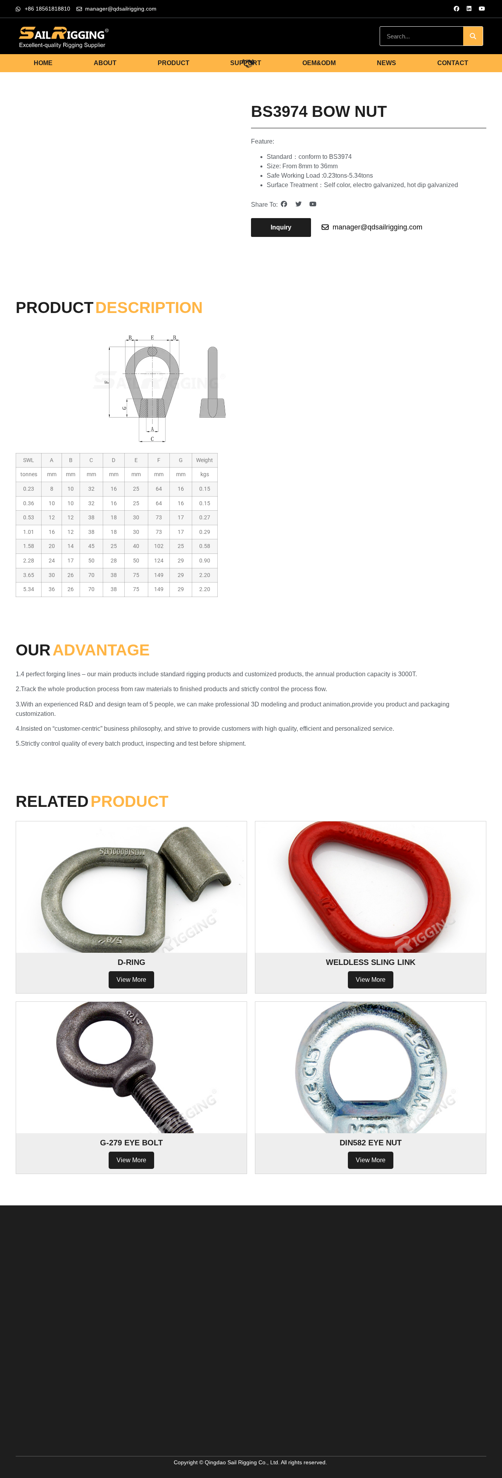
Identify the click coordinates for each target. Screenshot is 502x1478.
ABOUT (105, 63)
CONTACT (452, 63)
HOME (43, 63)
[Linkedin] (469, 8)
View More (131, 979)
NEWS (386, 63)
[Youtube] (482, 8)
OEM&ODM (319, 63)
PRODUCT (173, 63)
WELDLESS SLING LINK (370, 962)
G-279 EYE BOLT (131, 1142)
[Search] (473, 36)
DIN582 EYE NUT (371, 1142)
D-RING (132, 962)
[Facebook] (456, 8)
